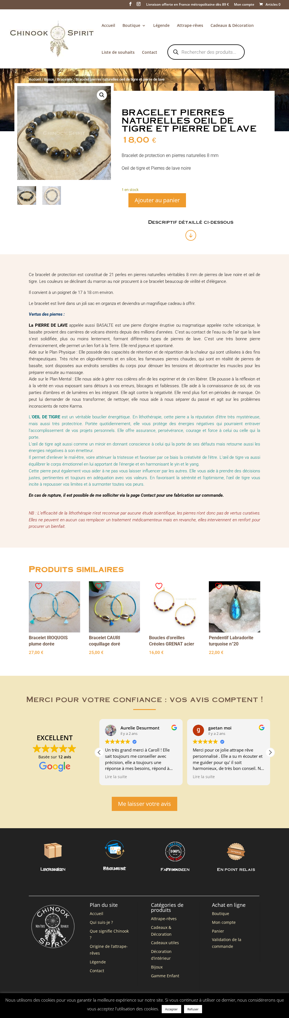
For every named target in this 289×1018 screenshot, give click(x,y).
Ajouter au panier (157, 200)
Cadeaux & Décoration (232, 25)
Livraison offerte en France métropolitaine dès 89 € (187, 5)
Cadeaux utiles (165, 942)
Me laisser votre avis (144, 804)
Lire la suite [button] (116, 776)
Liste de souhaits (118, 52)
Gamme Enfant (165, 975)
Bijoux (49, 79)
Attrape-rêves (190, 25)
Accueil (108, 25)
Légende (161, 25)
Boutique (131, 25)
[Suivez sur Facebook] (244, 1002)
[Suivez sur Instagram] (255, 1002)
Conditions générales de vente (118, 1004)
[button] (102, 95)
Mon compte (244, 5)
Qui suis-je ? (101, 922)
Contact (149, 52)
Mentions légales (75, 1004)
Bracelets (65, 79)
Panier (218, 931)
